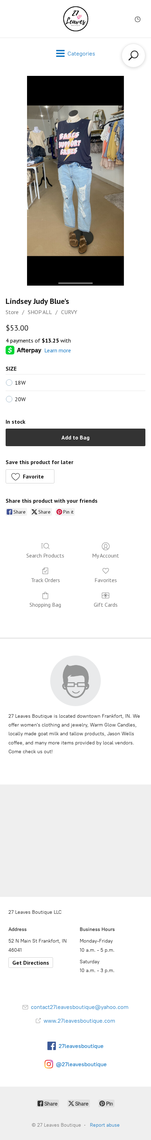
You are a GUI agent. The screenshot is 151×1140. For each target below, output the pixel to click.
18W (20, 382)
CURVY (69, 311)
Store (12, 311)
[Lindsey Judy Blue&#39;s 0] (75, 181)
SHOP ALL (40, 311)
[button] (30, 476)
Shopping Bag (45, 604)
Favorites (105, 580)
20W (20, 399)
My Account (105, 555)
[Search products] (133, 55)
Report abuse (105, 1125)
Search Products (45, 555)
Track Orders (45, 580)
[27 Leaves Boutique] (75, 19)
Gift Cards (106, 604)
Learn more (57, 350)
